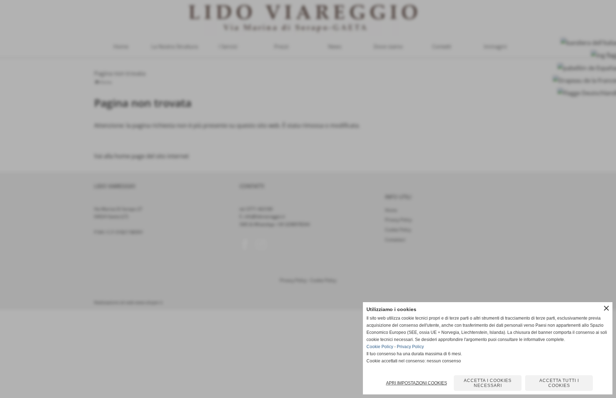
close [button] (606, 308)
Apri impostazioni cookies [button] (416, 383)
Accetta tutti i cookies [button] (559, 383)
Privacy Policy (410, 346)
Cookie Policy (379, 346)
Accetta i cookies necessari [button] (488, 383)
